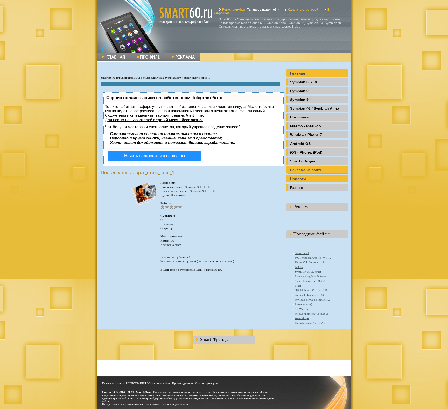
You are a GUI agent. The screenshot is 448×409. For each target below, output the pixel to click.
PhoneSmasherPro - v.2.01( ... (313, 322)
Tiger (298, 285)
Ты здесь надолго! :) (250, 9)
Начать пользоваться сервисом (154, 156)
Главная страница (113, 383)
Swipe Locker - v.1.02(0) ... (311, 280)
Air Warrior (301, 308)
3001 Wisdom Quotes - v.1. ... (313, 257)
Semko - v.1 (302, 253)
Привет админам (182, 383)
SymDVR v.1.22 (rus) (308, 271)
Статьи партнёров (206, 383)
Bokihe (299, 267)
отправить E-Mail (191, 269)
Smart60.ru (143, 391)
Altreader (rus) (303, 304)
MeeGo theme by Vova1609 (312, 313)
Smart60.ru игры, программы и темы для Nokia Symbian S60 (141, 77)
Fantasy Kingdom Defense (310, 276)
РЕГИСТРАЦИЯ (136, 383)
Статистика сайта (159, 383)
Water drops (302, 318)
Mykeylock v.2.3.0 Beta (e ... (312, 299)
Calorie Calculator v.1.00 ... (311, 294)
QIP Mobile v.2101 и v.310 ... (313, 290)
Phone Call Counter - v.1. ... (311, 262)
